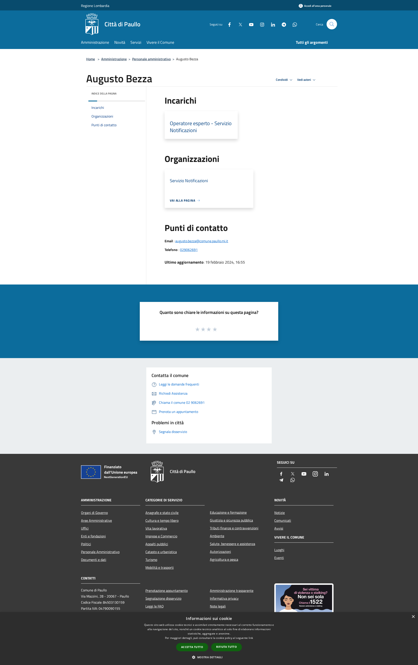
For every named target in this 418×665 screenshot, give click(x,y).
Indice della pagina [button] (103, 93)
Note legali (218, 606)
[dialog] (209, 638)
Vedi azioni (304, 79)
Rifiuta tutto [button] (226, 647)
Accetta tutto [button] (192, 647)
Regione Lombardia (95, 5)
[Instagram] (260, 24)
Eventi (279, 557)
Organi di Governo (94, 512)
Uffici (85, 528)
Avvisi (278, 528)
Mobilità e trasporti (159, 567)
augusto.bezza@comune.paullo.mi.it (201, 241)
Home (90, 59)
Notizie (279, 512)
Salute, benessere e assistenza (232, 543)
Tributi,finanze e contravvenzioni (234, 528)
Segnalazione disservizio (163, 598)
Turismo (151, 559)
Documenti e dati (93, 559)
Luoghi (279, 549)
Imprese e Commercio (161, 536)
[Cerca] (332, 24)
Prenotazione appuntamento (166, 590)
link (251, 638)
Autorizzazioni (220, 551)
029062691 (189, 249)
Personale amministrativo (151, 59)
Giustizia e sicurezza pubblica (231, 520)
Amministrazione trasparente (231, 590)
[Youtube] (249, 24)
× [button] (413, 616)
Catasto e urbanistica (161, 551)
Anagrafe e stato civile (162, 512)
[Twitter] (238, 24)
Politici (86, 544)
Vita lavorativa (156, 528)
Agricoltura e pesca (224, 559)
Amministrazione (114, 59)
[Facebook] (227, 24)
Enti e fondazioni (93, 536)
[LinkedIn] (271, 24)
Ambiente (217, 536)
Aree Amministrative (96, 520)
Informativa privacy (224, 598)
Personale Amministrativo (100, 551)
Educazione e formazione (228, 512)
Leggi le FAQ (154, 606)
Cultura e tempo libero (162, 520)
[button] (208, 657)
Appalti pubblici (156, 544)
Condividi (282, 79)
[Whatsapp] (293, 24)
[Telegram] (282, 24)
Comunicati (282, 520)
